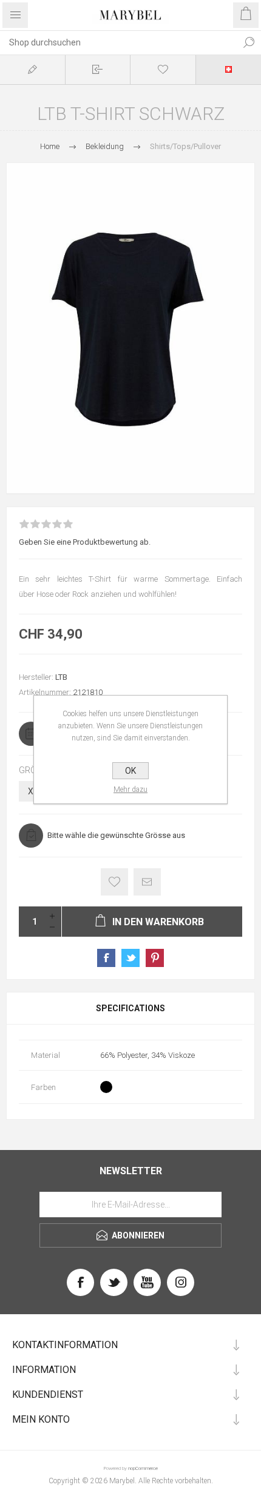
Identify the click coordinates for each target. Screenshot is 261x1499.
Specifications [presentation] (130, 1008)
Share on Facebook (106, 958)
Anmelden (98, 69)
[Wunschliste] (162, 69)
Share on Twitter (130, 958)
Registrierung (32, 69)
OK (130, 771)
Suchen (249, 42)
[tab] (130, 1008)
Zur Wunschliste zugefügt (114, 882)
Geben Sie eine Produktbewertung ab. (85, 542)
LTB (61, 677)
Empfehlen (147, 882)
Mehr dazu (130, 789)
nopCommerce (143, 1468)
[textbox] (118, 42)
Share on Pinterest (155, 958)
